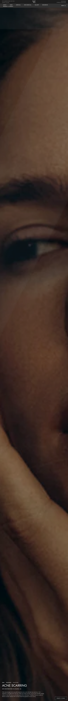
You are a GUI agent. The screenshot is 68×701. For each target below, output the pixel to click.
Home (3, 682)
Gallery (37, 5)
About (4, 5)
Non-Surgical (27, 5)
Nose (11, 5)
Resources (45, 5)
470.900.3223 (63, 1)
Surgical (18, 5)
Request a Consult (8, 6)
